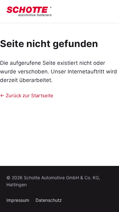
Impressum (17, 200)
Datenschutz (49, 200)
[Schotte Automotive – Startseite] (29, 11)
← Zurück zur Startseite (26, 95)
